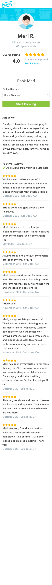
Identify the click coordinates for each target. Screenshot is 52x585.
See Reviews (32, 63)
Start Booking (26, 104)
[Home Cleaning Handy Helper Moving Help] (26, 95)
